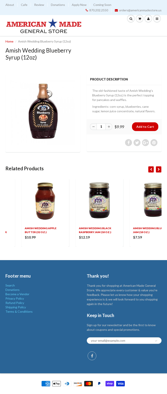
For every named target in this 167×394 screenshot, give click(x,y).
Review (39, 5)
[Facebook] (92, 355)
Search (10, 285)
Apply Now (79, 5)
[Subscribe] (156, 340)
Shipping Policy (15, 307)
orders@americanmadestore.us (140, 10)
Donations (58, 5)
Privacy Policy (14, 298)
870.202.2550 (98, 10)
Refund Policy (14, 303)
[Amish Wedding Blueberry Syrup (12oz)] (43, 112)
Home (9, 41)
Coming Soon (102, 5)
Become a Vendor (17, 294)
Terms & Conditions (19, 311)
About (9, 5)
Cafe (24, 5)
